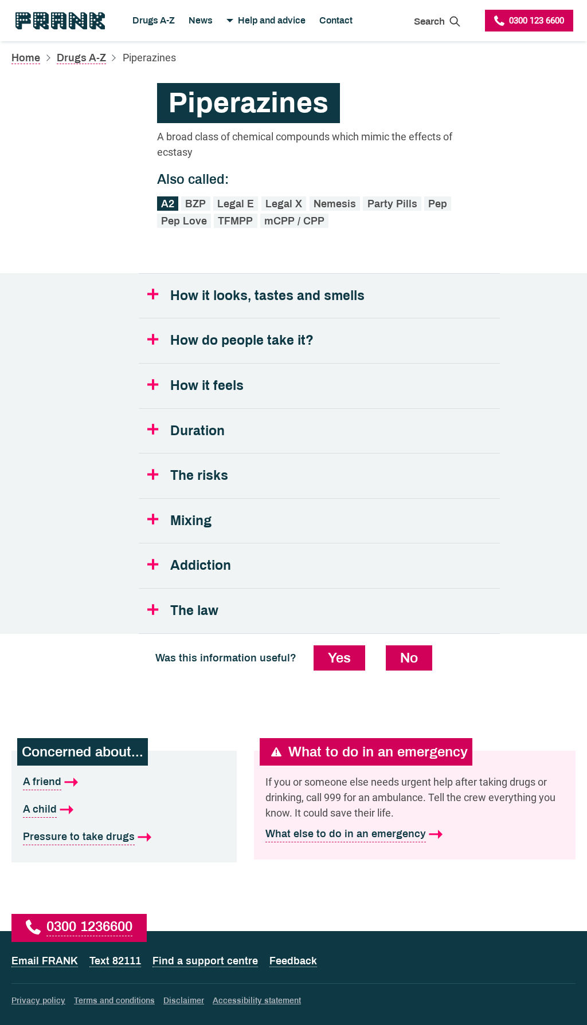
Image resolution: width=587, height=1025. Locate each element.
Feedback (293, 961)
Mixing (191, 521)
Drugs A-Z (153, 20)
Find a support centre (205, 961)
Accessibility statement (257, 1000)
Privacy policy (38, 1000)
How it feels (207, 386)
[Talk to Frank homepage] (59, 20)
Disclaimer (183, 1000)
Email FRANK (44, 961)
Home (25, 58)
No (409, 658)
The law (194, 611)
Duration (197, 431)
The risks (199, 475)
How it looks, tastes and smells (267, 296)
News (201, 20)
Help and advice (272, 20)
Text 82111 (115, 961)
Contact (336, 20)
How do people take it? (242, 340)
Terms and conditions (114, 1000)
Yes (339, 658)
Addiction (200, 565)
